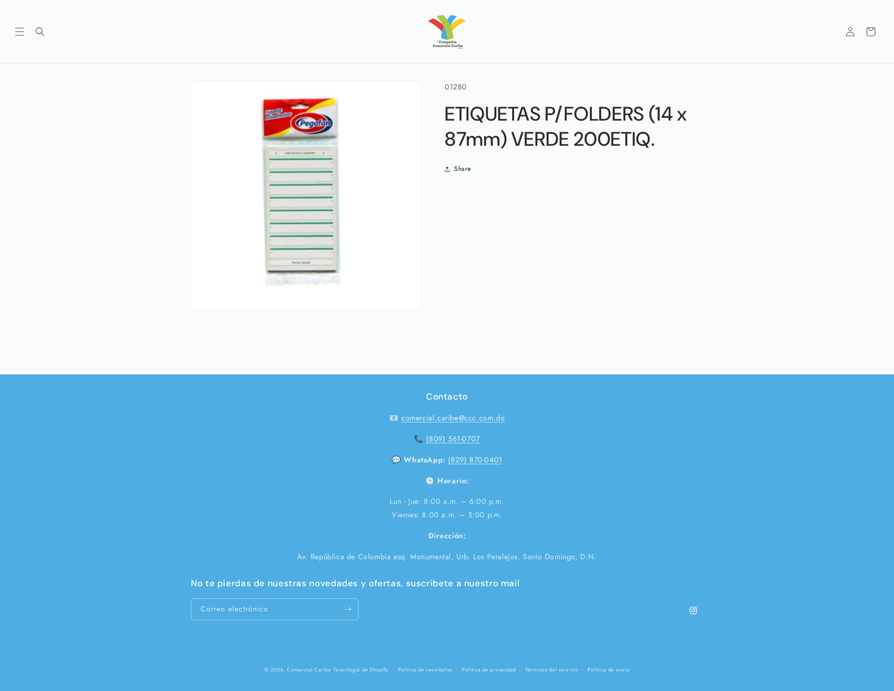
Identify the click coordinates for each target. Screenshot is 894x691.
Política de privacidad (488, 669)
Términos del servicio (551, 669)
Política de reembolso (425, 669)
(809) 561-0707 (453, 439)
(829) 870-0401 (475, 459)
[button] (19, 31)
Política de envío (609, 669)
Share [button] (462, 168)
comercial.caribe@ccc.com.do (453, 418)
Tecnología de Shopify (360, 669)
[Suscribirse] (348, 609)
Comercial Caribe (309, 669)
